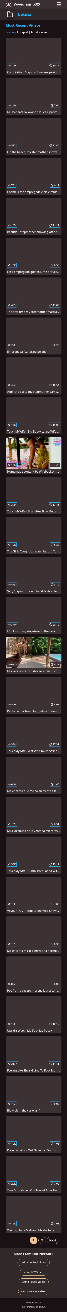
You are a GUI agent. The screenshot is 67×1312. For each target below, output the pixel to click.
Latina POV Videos (33, 1272)
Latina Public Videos (34, 1281)
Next (52, 1240)
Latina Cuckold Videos (34, 1262)
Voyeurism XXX (27, 4)
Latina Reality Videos (33, 1291)
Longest (22, 32)
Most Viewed (40, 32)
